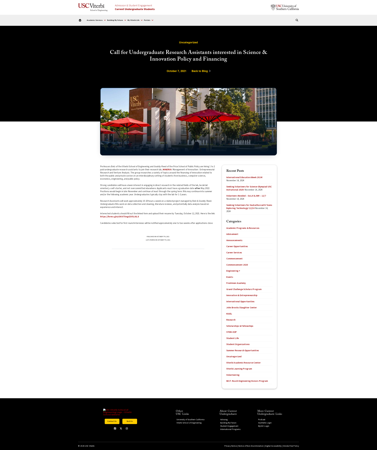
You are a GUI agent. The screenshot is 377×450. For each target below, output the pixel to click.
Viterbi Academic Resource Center (243, 362)
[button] (96, 20)
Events (229, 277)
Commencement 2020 (237, 264)
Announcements (234, 240)
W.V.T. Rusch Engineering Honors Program (247, 381)
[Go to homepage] (80, 20)
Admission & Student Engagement (135, 7)
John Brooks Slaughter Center (241, 307)
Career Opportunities (237, 246)
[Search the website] (297, 20)
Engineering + (233, 270)
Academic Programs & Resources (242, 228)
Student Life (232, 338)
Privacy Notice (230, 446)
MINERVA (167, 169)
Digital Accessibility (273, 446)
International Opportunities (240, 301)
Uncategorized (234, 356)
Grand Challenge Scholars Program (244, 289)
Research (231, 319)
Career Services (234, 252)
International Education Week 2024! (244, 177)
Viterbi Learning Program (239, 368)
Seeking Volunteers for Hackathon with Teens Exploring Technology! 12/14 (249, 207)
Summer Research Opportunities (242, 350)
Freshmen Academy (236, 283)
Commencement (234, 258)
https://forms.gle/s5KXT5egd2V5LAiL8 (119, 216)
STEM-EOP (231, 332)
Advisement (232, 234)
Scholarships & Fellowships (239, 326)
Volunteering (233, 375)
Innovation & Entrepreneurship (241, 295)
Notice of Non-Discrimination (251, 446)
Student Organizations (238, 344)
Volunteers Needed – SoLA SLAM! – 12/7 (246, 195)
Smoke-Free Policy (291, 446)
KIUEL (229, 313)
